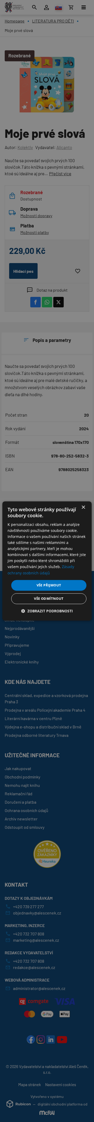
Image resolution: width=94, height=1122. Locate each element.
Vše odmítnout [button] (48, 598)
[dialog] (47, 560)
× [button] (83, 507)
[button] (47, 611)
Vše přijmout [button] (49, 585)
